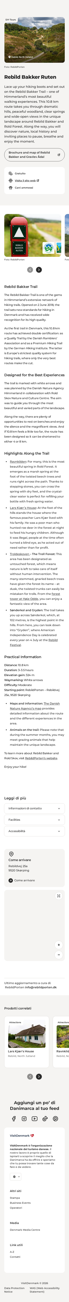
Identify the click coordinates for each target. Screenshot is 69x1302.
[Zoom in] (58, 945)
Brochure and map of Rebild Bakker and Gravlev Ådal (29, 155)
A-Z (12, 1251)
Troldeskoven (20, 554)
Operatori (16, 1207)
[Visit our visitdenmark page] (34, 1119)
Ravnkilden (18, 461)
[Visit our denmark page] (14, 1119)
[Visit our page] (24, 1119)
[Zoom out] (58, 955)
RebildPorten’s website (41, 758)
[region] (34, 925)
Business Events (20, 1202)
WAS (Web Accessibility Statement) (45, 1290)
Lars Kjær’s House (23, 508)
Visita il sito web (25, 180)
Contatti (15, 1256)
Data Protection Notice (14, 1290)
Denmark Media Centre (25, 1229)
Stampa (15, 1197)
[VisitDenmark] (22, 1135)
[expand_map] (59, 896)
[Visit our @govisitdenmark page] (45, 1119)
